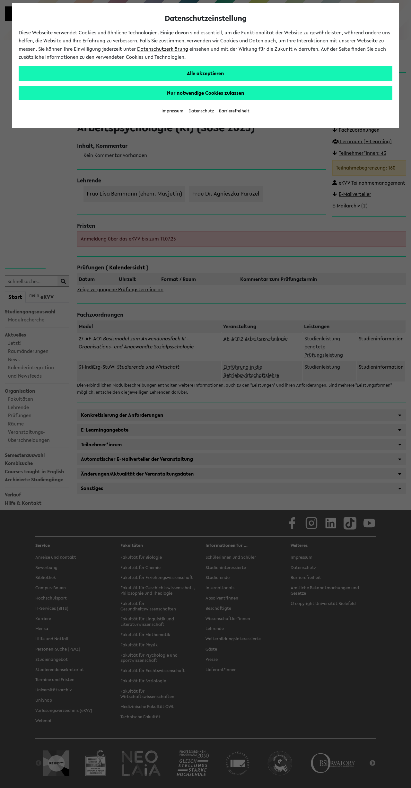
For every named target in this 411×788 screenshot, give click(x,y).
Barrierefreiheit (234, 111)
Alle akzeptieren (205, 73)
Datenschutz (201, 111)
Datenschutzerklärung (162, 48)
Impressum (172, 111)
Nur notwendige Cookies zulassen (205, 92)
